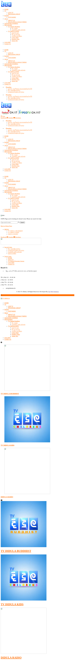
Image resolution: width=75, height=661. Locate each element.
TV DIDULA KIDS (13, 31)
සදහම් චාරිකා (12, 253)
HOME (6, 9)
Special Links (8, 247)
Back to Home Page (6, 226)
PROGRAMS (8, 25)
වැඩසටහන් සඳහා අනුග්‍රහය (16, 92)
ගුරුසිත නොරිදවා (17, 36)
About (6, 19)
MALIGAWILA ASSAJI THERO (17, 22)
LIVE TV (10, 12)
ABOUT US (11, 20)
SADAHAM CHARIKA (11, 23)
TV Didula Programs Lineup (16, 261)
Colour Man (15, 37)
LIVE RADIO (12, 17)
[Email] (1, 300)
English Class (15, 39)
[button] (37, 47)
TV (5, 11)
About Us (11, 259)
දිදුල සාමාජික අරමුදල (14, 90)
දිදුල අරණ (15, 28)
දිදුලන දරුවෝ (16, 34)
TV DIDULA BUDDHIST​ (16, 550)
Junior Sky (15, 40)
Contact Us (7, 44)
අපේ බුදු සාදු (15, 33)
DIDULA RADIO (7, 497)
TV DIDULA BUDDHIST (10, 394)
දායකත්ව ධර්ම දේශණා (18, 30)
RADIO (6, 15)
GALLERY (7, 42)
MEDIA (6, 229)
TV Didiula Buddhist (14, 26)
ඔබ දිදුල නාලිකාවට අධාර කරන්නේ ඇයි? (20, 89)
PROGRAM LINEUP (14, 14)
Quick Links (7, 256)
